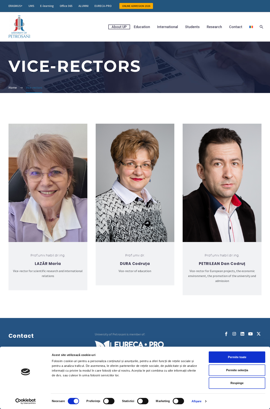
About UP (119, 27)
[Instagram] (234, 334)
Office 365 (66, 6)
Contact (235, 27)
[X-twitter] (259, 334)
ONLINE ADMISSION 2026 (136, 6)
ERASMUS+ (15, 6)
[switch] (108, 401)
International (167, 27)
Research (214, 27)
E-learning (47, 6)
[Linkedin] (242, 334)
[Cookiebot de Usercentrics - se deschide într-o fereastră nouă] (25, 401)
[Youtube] (250, 334)
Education (142, 27)
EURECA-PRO (102, 6)
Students (192, 27)
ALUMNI (83, 6)
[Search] (261, 27)
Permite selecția (237, 370)
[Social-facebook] (226, 334)
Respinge (237, 383)
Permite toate (237, 357)
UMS (31, 6)
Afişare (197, 401)
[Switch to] (251, 27)
